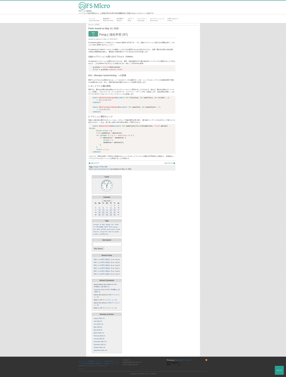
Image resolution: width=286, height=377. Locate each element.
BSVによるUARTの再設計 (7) (103, 259)
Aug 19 (117, 274)
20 (103, 212)
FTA (94, 227)
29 (111, 215)
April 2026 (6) (98, 330)
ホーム (90, 24)
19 (99, 212)
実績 (106, 363)
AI (100, 224)
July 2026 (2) (98, 321)
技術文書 (81, 365)
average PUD (103, 231)
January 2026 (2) (99, 339)
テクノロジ (141, 18)
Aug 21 (117, 268)
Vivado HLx (96, 231)
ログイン (81, 369)
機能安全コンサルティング (97, 361)
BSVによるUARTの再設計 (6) (103, 262)
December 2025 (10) (100, 342)
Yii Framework (186, 360)
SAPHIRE (103, 229)
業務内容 (106, 18)
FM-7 (112, 224)
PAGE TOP (279, 370)
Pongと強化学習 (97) (113, 34)
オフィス (102, 363)
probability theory (103, 234)
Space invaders (111, 229)
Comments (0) (103, 169)
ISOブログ (88, 365)
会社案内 (120, 18)
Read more (93, 169)
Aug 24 (117, 259)
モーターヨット (113, 363)
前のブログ (95, 163)
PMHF (106, 227)
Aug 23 (117, 262)
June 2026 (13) (98, 324)
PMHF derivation (113, 227)
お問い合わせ (172, 18)
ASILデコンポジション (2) (108, 300)
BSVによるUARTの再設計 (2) (103, 274)
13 (103, 210)
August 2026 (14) (99, 318)
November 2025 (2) (100, 344)
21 (107, 212)
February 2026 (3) (99, 336)
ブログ (130, 18)
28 (107, 215)
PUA (94, 229)
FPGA (101, 167)
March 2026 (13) (99, 333)
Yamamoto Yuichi (99, 290)
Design (96, 167)
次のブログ (168, 163)
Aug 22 (117, 265)
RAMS (98, 229)
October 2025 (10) (99, 347)
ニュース (92, 18)
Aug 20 (117, 271)
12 (99, 210)
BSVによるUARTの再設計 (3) (103, 271)
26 (99, 215)
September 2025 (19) (100, 350)
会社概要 (88, 363)
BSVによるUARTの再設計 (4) (103, 268)
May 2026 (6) (98, 327)
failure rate (111, 231)
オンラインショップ (157, 18)
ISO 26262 (99, 227)
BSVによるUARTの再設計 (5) (103, 265)
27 (103, 215)
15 (111, 210)
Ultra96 (118, 229)
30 (114, 215)
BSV (106, 167)
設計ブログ (95, 365)
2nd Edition (96, 224)
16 (114, 210)
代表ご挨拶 (95, 363)
